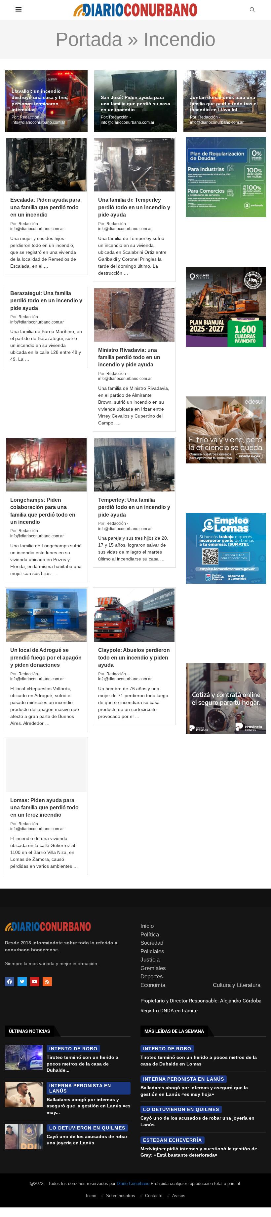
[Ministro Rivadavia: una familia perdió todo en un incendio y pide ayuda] (134, 315)
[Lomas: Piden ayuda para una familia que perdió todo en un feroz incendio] (46, 765)
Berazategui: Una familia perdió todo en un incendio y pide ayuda (46, 300)
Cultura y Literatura (236, 985)
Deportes (151, 976)
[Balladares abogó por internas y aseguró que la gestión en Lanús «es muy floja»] (24, 1094)
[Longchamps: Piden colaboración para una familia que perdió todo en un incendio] (46, 464)
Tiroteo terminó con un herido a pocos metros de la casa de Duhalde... (82, 1064)
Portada (89, 39)
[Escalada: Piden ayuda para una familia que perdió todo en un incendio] (46, 165)
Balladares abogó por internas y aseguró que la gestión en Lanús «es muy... (89, 1106)
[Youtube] (34, 981)
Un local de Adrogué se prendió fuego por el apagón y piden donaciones (46, 657)
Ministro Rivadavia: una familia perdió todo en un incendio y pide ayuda (129, 357)
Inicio (147, 926)
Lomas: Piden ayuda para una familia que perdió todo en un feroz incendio (44, 807)
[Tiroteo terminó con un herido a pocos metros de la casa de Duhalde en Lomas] (24, 1057)
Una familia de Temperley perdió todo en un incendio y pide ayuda (134, 207)
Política (149, 934)
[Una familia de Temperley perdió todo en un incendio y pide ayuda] (134, 165)
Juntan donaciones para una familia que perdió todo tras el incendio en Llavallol (224, 104)
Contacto (153, 1195)
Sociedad (151, 943)
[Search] (252, 10)
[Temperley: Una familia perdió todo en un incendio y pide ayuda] (134, 464)
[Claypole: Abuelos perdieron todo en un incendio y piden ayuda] (134, 615)
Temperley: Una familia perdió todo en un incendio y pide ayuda (134, 507)
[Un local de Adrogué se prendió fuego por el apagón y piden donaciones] (46, 615)
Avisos (178, 1195)
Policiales (152, 951)
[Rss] (47, 981)
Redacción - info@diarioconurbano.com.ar (38, 120)
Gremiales (153, 968)
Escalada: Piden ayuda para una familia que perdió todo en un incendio (45, 207)
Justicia (150, 960)
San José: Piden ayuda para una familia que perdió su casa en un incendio (135, 104)
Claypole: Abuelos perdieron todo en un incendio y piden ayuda (134, 657)
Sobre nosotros (120, 1195)
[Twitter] (22, 981)
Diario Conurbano (133, 1183)
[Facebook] (9, 981)
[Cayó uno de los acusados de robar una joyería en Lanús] (24, 1136)
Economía (152, 985)
